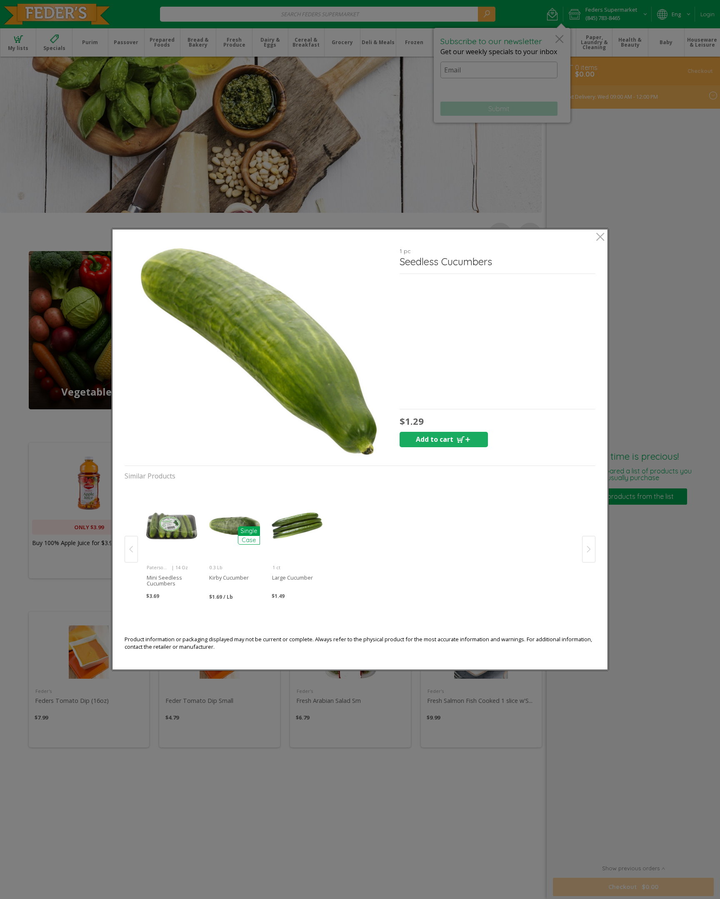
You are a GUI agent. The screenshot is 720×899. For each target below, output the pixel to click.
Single (248, 531)
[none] (171, 540)
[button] (259, 351)
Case (249, 540)
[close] (600, 237)
